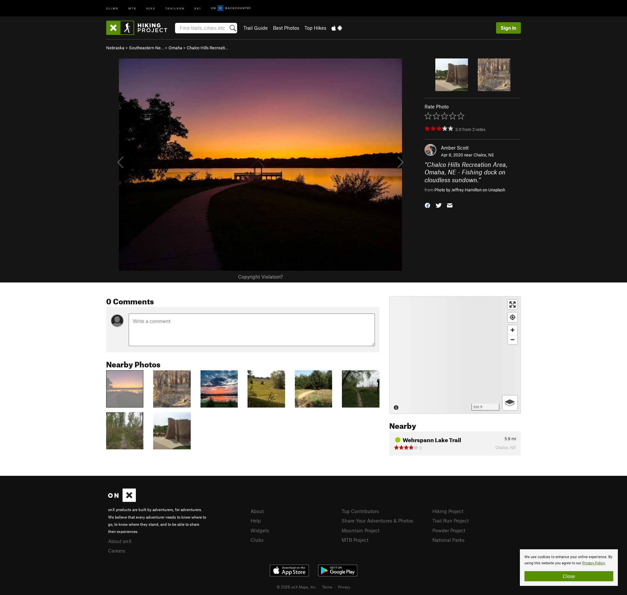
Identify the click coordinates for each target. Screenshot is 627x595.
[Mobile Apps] (336, 28)
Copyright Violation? (260, 277)
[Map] (455, 355)
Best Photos (286, 28)
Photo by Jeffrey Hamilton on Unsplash (469, 189)
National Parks (448, 540)
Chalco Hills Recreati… (207, 47)
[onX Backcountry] (231, 8)
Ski (197, 8)
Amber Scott (455, 148)
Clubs (257, 540)
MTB (132, 8)
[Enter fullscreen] (512, 304)
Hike (150, 8)
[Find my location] (512, 317)
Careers (116, 551)
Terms (327, 587)
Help (255, 520)
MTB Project (355, 540)
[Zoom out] (512, 339)
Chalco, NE (484, 154)
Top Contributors (360, 511)
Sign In (508, 28)
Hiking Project (447, 511)
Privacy (344, 587)
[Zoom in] (512, 330)
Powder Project (448, 530)
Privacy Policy (593, 563)
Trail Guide (255, 28)
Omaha (175, 47)
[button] (427, 204)
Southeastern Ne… (146, 47)
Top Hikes (315, 28)
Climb (112, 8)
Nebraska (115, 47)
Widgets (259, 530)
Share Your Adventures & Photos (377, 520)
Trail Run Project (450, 520)
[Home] (140, 28)
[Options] (510, 402)
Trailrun (175, 8)
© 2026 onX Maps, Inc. (296, 587)
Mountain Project (360, 530)
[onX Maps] (122, 500)
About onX (120, 541)
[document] (568, 567)
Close (569, 576)
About (257, 511)
